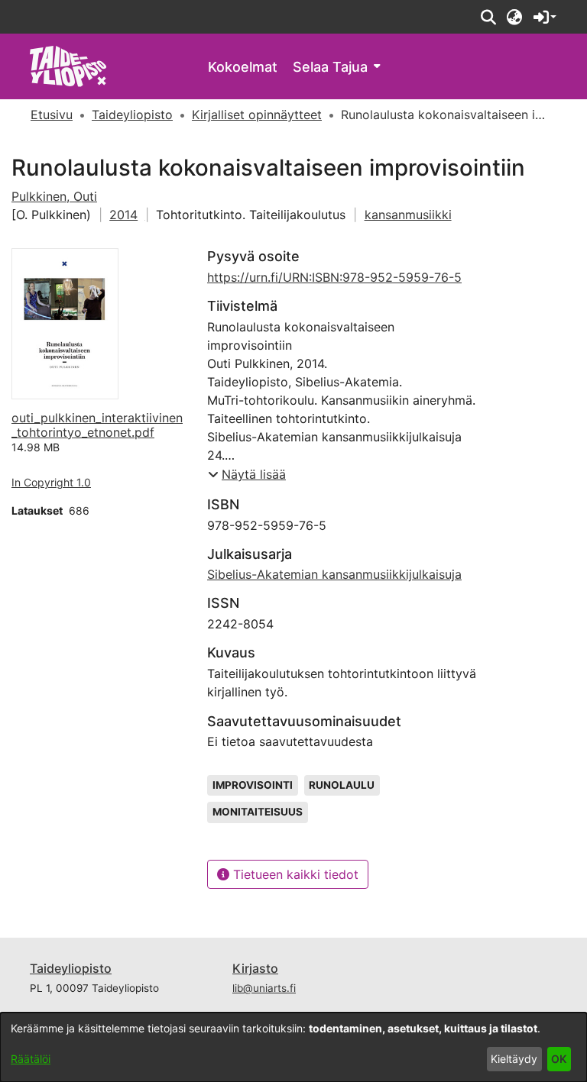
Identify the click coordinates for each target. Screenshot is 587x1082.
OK (558, 1058)
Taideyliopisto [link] (132, 114)
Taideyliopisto (71, 968)
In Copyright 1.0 (51, 482)
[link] (68, 65)
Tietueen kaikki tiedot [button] (293, 874)
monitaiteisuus (257, 812)
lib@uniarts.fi (264, 988)
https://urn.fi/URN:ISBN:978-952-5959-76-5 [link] (334, 277)
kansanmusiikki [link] (408, 214)
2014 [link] (123, 214)
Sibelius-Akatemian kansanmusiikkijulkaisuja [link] (334, 574)
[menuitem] (336, 67)
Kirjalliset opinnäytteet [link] (257, 114)
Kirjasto (255, 968)
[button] (488, 17)
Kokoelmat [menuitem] (242, 67)
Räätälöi (30, 1058)
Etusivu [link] (52, 114)
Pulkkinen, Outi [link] (54, 196)
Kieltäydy (514, 1058)
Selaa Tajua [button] (330, 67)
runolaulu (342, 785)
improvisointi (252, 785)
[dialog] (293, 1047)
